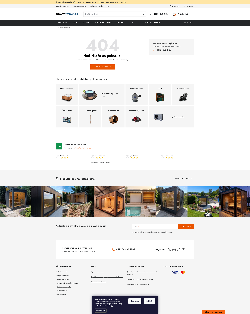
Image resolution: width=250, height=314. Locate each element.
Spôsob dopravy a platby (63, 287)
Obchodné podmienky (62, 6)
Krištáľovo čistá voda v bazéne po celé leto (140, 279)
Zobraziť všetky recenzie (82, 148)
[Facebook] (169, 249)
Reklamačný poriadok (96, 6)
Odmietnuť (135, 301)
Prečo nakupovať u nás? (98, 282)
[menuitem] (63, 23)
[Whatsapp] (178, 249)
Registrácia (189, 6)
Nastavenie (100, 310)
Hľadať (143, 14)
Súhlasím (149, 301)
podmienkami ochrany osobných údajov (161, 232)
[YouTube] (183, 249)
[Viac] (188, 23)
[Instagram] (174, 249)
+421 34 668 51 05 (160, 14)
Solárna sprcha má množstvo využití (138, 284)
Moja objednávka (61, 294)
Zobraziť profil (182, 179)
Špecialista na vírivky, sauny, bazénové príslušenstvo (107, 277)
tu (112, 306)
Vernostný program (61, 291)
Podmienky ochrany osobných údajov (67, 283)
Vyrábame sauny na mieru (99, 272)
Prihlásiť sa (186, 227)
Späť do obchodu (104, 67)
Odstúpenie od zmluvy (80, 6)
